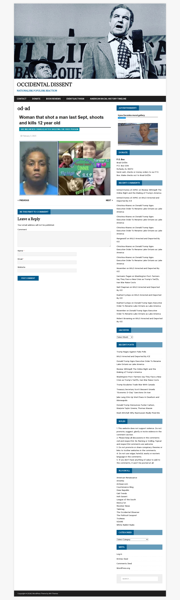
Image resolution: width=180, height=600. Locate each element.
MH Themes (53, 593)
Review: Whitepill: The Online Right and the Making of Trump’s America (139, 191)
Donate (36, 98)
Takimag (120, 509)
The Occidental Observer (128, 512)
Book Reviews (53, 98)
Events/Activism (75, 98)
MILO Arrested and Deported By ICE (133, 356)
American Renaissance (127, 477)
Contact (21, 98)
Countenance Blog (125, 487)
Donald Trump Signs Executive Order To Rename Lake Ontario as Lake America (139, 208)
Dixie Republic (123, 490)
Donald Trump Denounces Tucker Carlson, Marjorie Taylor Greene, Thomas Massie (136, 406)
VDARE (120, 521)
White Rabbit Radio (125, 524)
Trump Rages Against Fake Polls (131, 351)
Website (21, 267)
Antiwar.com (122, 483)
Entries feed (122, 558)
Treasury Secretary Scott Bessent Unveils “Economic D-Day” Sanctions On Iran (136, 391)
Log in (119, 554)
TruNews (121, 518)
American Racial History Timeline (108, 98)
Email (20, 259)
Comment (22, 229)
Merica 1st (121, 502)
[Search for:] (139, 578)
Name (21, 250)
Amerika (120, 480)
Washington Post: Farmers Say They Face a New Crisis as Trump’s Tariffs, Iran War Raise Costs (138, 279)
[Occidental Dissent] (90, 77)
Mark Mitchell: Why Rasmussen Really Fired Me (138, 412)
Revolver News (123, 505)
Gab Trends (122, 493)
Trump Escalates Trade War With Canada (136, 384)
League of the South (126, 499)
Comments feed (124, 563)
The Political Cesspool (127, 515)
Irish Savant (122, 496)
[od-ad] (65, 195)
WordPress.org (123, 568)
